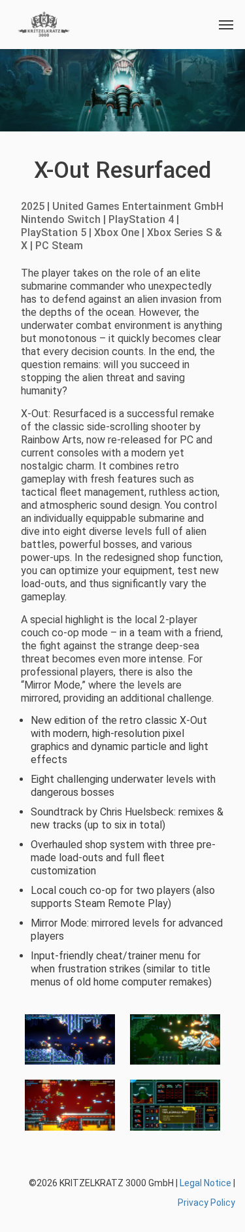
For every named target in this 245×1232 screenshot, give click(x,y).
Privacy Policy (206, 1202)
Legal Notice (205, 1183)
